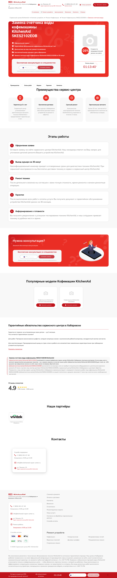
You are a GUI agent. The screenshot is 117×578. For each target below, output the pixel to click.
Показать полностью (15, 349)
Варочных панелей (53, 540)
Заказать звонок (102, 4)
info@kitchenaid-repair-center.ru (23, 514)
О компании (35, 12)
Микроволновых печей (96, 537)
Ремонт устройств (47, 12)
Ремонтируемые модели (55, 510)
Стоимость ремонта (53, 494)
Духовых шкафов (73, 540)
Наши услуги (51, 513)
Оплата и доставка (53, 497)
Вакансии (68, 12)
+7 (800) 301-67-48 (71, 4)
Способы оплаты (52, 521)
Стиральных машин (53, 543)
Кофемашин (51, 537)
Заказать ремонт (46, 305)
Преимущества (14, 85)
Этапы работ (28, 85)
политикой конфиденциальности (48, 71)
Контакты (75, 12)
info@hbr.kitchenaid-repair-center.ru (29, 463)
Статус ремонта (86, 4)
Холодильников (73, 537)
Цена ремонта (59, 12)
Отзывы (83, 12)
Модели (39, 85)
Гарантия (49, 85)
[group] (16, 418)
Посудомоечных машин (96, 540)
